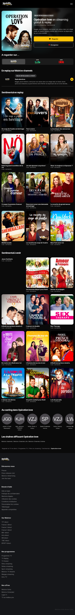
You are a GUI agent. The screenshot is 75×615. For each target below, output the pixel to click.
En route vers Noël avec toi (11, 363)
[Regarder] (71, 79)
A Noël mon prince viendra (60, 363)
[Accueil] (7, 4)
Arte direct (5, 535)
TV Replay (5, 558)
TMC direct (5, 540)
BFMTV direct (6, 543)
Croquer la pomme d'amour (12, 204)
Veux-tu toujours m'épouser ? (61, 166)
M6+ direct (5, 533)
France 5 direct (7, 530)
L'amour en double (33, 326)
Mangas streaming (8, 574)
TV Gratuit (5, 561)
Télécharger (6, 507)
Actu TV (4, 577)
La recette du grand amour (60, 204)
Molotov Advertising (8, 476)
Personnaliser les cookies (10, 504)
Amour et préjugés (57, 289)
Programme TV (7, 556)
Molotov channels (7, 441)
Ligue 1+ (4, 595)
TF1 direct (5, 522)
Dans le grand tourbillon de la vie (12, 166)
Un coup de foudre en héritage (13, 129)
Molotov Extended (8, 592)
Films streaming (7, 564)
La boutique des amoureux (60, 129)
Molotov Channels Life (20, 441)
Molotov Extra (6, 589)
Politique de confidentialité (11, 494)
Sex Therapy (55, 326)
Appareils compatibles (9, 509)
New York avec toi (57, 243)
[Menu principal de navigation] (71, 4)
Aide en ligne (6, 491)
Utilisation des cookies (9, 499)
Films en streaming (40, 25)
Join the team (6, 478)
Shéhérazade (7, 243)
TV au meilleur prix (8, 597)
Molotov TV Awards (8, 572)
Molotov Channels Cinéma (37, 441)
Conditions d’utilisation (9, 501)
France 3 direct (7, 527)
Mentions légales (7, 496)
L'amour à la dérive (8, 400)
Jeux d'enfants (7, 259)
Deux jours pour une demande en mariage (37, 205)
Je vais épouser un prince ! (36, 166)
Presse (4, 470)
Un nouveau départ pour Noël (37, 289)
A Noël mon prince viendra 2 (12, 326)
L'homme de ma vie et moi (35, 363)
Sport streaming (7, 569)
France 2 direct (7, 525)
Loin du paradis (56, 400)
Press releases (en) (8, 473)
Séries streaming (7, 566)
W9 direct (5, 538)
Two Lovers (30, 129)
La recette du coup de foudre (37, 243)
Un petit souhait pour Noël (35, 400)
